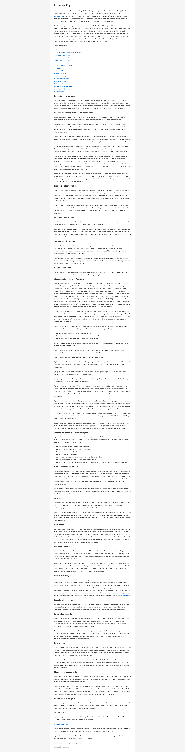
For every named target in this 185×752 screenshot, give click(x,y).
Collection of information (63, 50)
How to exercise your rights (64, 65)
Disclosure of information (63, 55)
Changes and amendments (64, 86)
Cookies (58, 68)
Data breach (59, 84)
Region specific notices (63, 63)
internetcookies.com (124, 595)
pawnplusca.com (59, 16)
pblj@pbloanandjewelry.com (62, 724)
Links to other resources (63, 78)
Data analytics (60, 71)
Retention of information (63, 58)
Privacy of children (61, 73)
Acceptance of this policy (63, 89)
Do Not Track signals (62, 76)
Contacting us (60, 91)
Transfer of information (63, 60)
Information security (62, 81)
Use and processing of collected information (69, 52)
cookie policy (95, 515)
